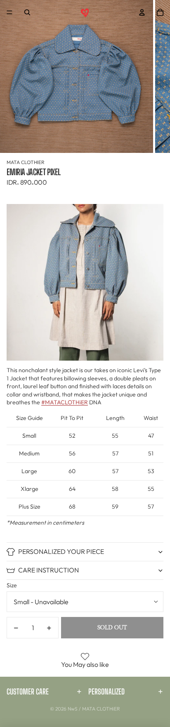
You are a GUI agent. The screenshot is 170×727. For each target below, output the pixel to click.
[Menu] (9, 12)
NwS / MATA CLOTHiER (94, 709)
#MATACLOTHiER (64, 402)
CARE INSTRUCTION (48, 570)
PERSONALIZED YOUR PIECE (61, 551)
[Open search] (27, 12)
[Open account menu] (142, 12)
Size (12, 585)
